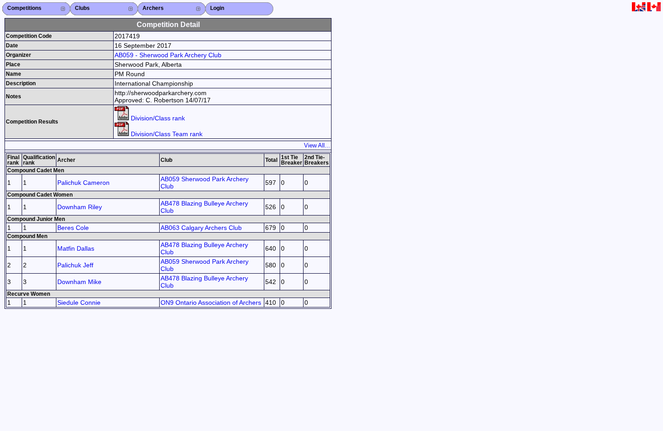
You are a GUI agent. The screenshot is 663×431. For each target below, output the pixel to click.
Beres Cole (73, 227)
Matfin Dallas (75, 248)
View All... (317, 145)
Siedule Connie (79, 302)
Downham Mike (79, 281)
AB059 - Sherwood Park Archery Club (168, 55)
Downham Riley (79, 207)
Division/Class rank (157, 118)
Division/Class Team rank (166, 134)
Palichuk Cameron (83, 182)
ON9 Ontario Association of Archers (211, 302)
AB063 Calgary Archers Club (201, 227)
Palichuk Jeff (75, 265)
